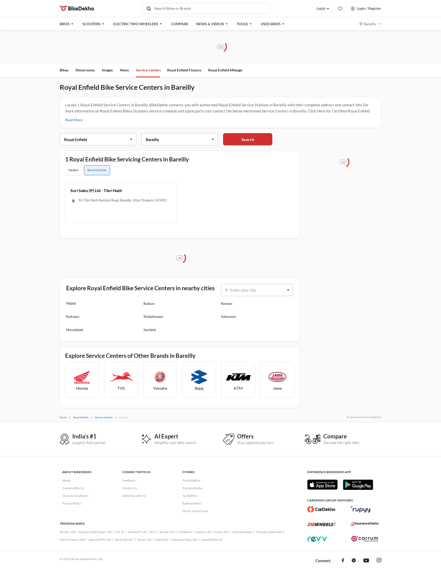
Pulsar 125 (221, 532)
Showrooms (85, 70)
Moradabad (74, 330)
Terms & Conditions (75, 496)
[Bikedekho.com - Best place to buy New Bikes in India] (77, 8)
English (321, 8)
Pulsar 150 (144, 539)
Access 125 (167, 532)
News (124, 70)
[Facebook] (343, 561)
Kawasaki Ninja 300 (185, 539)
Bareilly (370, 24)
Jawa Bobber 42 (212, 539)
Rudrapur (73, 316)
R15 (153, 532)
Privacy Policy (71, 503)
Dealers (73, 170)
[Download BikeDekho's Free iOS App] (322, 484)
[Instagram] (379, 561)
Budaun (148, 303)
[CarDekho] (321, 509)
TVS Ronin (185, 532)
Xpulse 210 (203, 532)
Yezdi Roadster (242, 532)
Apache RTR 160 (100, 539)
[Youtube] (366, 561)
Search (247, 139)
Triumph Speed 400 (269, 532)
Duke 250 (161, 539)
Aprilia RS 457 (124, 539)
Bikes (64, 70)
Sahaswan (228, 316)
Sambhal (149, 330)
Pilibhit (71, 303)
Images (107, 70)
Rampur (226, 303)
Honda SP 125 (137, 532)
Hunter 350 (67, 532)
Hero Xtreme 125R (72, 539)
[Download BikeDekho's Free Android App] (358, 484)
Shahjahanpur (153, 316)
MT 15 (120, 532)
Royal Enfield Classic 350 (95, 532)
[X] (354, 561)
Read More (73, 120)
